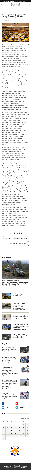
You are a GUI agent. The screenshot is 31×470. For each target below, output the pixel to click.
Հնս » (7, 441)
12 (11, 430)
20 (15, 433)
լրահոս (4, 290)
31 (3, 439)
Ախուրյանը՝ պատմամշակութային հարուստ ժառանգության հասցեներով (9, 395)
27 (15, 436)
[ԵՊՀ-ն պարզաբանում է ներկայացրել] (6, 296)
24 (3, 436)
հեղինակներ (13, 1)
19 (11, 433)
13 (15, 430)
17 (3, 433)
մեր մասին (6, 1)
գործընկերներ (21, 1)
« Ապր (3, 441)
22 (23, 433)
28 (19, 436)
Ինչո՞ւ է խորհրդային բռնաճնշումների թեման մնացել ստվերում (20, 336)
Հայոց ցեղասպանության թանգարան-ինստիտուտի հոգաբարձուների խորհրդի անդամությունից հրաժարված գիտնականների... (10, 384)
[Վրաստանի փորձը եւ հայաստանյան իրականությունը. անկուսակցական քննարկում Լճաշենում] (6, 306)
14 (19, 430)
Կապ (27, 1)
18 (7, 433)
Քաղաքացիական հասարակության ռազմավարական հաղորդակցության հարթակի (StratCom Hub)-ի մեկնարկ (10, 371)
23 (27, 433)
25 (7, 436)
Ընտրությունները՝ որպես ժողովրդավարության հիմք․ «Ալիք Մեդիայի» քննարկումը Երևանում (21, 327)
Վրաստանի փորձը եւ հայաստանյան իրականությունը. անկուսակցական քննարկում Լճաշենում (19, 306)
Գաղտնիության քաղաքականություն (15, 467)
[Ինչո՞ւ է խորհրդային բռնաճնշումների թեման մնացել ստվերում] (6, 337)
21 (19, 433)
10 (3, 430)
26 (11, 436)
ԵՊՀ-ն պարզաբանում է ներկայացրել (20, 294)
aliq (2, 18)
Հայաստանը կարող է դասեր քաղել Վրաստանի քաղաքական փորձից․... (20, 316)
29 (23, 436)
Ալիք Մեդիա (24, 466)
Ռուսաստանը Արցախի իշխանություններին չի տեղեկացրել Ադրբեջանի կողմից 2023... (15, 282)
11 (7, 430)
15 (23, 430)
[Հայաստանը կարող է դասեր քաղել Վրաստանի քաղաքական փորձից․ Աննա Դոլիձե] (6, 317)
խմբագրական (6, 257)
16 (27, 430)
